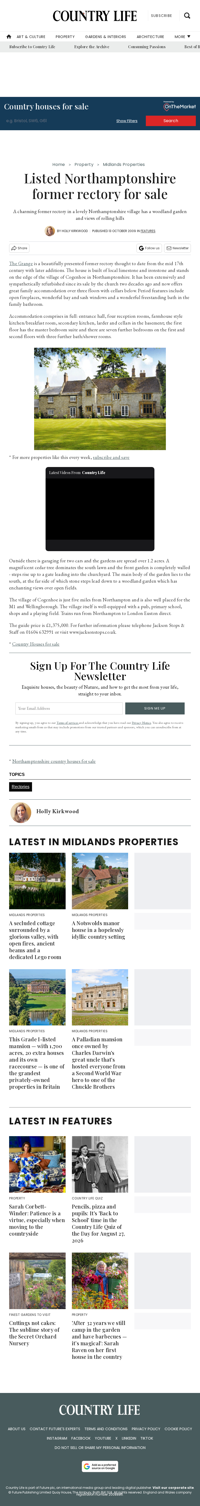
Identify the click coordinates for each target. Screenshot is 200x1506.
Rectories (20, 787)
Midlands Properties (124, 164)
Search (171, 121)
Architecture (150, 36)
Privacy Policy (146, 1429)
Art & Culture (31, 36)
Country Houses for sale (36, 644)
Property (65, 36)
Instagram (57, 1438)
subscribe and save (111, 457)
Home (58, 164)
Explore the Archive (92, 46)
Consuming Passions (147, 46)
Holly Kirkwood (75, 231)
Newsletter (181, 248)
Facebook (81, 1438)
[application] (100, 509)
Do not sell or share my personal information (100, 1447)
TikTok (146, 1438)
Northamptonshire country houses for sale (54, 761)
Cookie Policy (178, 1429)
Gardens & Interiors (105, 36)
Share (22, 248)
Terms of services (68, 722)
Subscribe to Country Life (32, 46)
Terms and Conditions (106, 1429)
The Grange (21, 263)
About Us (17, 1429)
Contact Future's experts (55, 1429)
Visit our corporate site (173, 1487)
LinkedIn (129, 1438)
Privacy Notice (141, 722)
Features (148, 231)
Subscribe (161, 15)
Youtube (103, 1438)
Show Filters (127, 120)
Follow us (152, 248)
